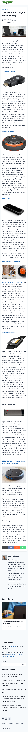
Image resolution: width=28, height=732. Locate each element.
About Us (4, 723)
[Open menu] (25, 3)
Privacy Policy (19, 723)
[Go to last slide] (4, 616)
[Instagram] (9, 718)
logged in (13, 646)
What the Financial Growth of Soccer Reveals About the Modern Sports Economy (13, 683)
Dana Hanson (8, 626)
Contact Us (11, 723)
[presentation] (14, 610)
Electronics (5, 9)
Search (4, 661)
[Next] (24, 616)
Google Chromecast (11, 101)
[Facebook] (3, 718)
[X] (6, 718)
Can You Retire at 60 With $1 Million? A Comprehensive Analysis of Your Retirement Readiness (13, 698)
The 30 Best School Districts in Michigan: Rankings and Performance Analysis (14, 707)
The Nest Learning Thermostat (12, 282)
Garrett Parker (7, 19)
